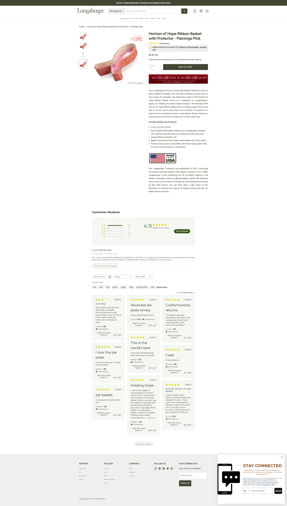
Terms (273, 485)
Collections (152, 18)
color (101, 287)
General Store (131, 475)
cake (152, 287)
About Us (130, 468)
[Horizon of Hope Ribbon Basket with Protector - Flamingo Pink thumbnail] (83, 36)
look (107, 287)
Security (105, 475)
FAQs (80, 472)
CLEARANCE (163, 18)
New (131, 18)
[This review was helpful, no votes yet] (114, 335)
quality (123, 287)
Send (278, 491)
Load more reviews (143, 444)
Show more (161, 287)
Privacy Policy (266, 485)
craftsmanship (141, 287)
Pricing (105, 483)
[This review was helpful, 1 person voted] (185, 338)
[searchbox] (100, 277)
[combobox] (122, 277)
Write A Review (182, 231)
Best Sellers (136, 18)
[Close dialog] (282, 457)
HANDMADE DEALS (124, 18)
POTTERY (158, 18)
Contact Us (81, 479)
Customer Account (82, 468)
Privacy (105, 472)
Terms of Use (106, 468)
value (131, 287)
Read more (151, 418)
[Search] (184, 11)
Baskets (142, 18)
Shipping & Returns (82, 475)
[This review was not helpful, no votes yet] (154, 325)
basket (115, 287)
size (94, 287)
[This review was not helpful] (119, 335)
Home (146, 18)
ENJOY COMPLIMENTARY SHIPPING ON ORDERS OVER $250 (143, 3)
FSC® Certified (132, 472)
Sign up (185, 483)
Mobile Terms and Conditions (109, 479)
